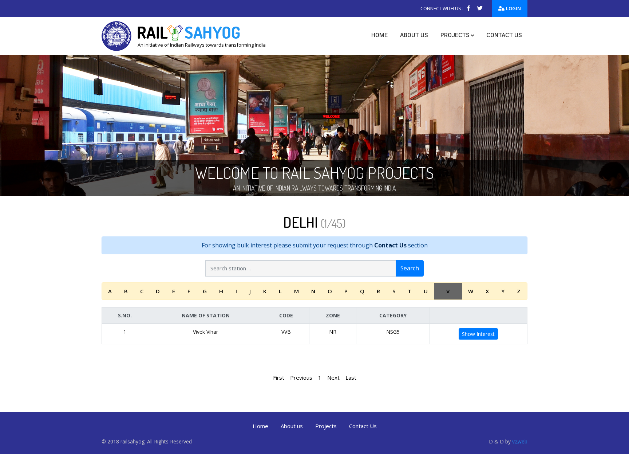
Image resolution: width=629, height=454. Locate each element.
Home (379, 35)
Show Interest (478, 333)
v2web (519, 441)
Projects (455, 35)
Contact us (504, 35)
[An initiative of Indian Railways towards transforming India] (184, 35)
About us (414, 35)
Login (513, 8)
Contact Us (390, 245)
